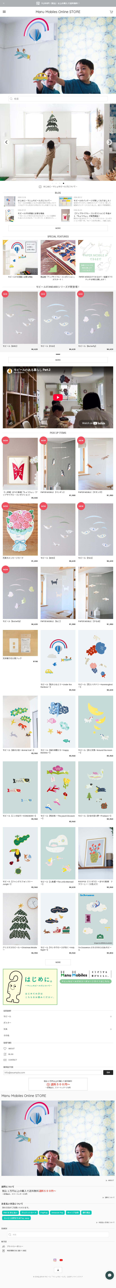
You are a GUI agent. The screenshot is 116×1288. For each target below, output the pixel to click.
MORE (58, 228)
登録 (108, 1072)
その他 (6, 1035)
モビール (7, 1016)
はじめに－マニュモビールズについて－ (60, 187)
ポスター (7, 1023)
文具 (5, 1029)
